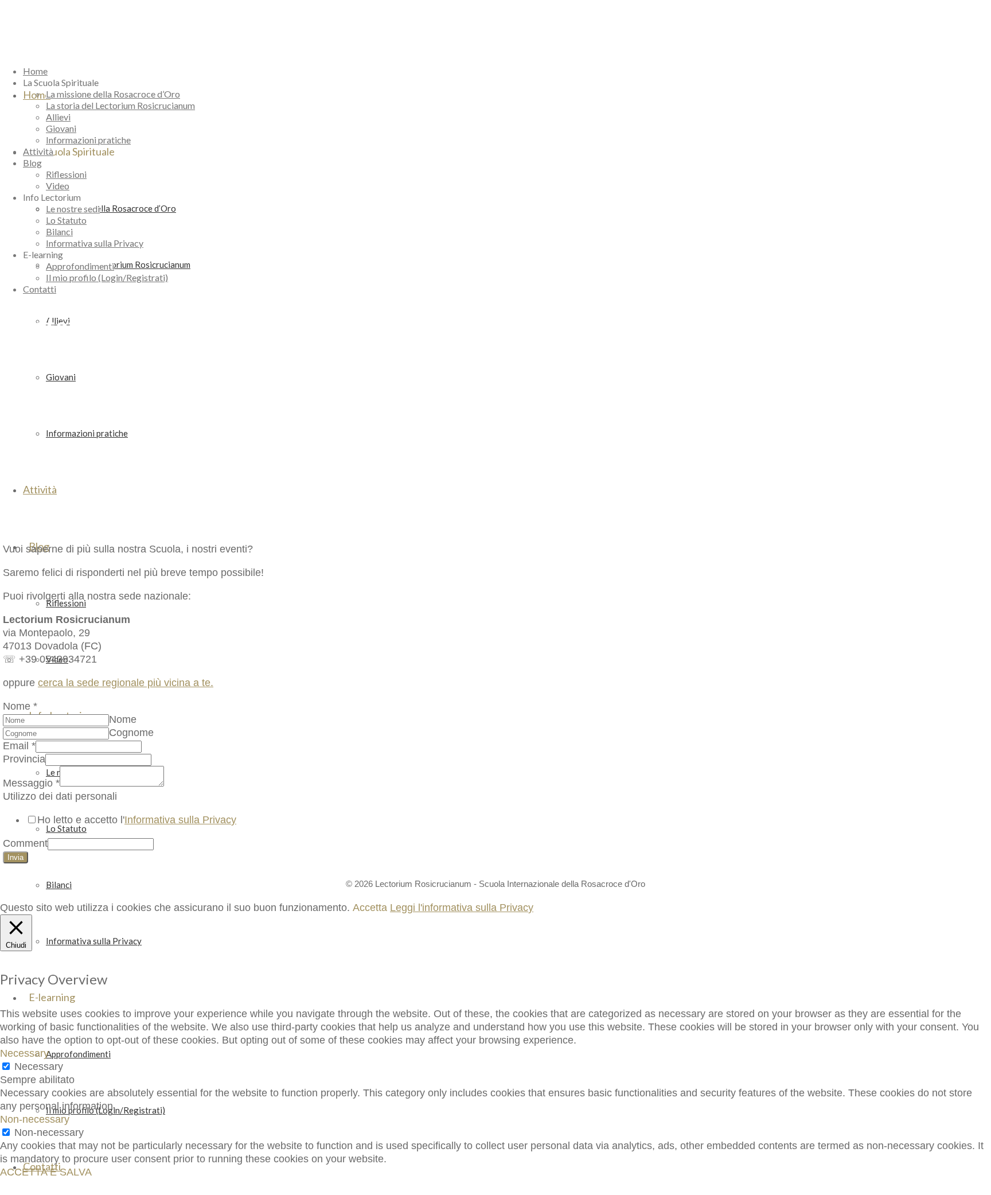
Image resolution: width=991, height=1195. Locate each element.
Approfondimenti (80, 265)
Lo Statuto (66, 220)
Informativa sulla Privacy (94, 243)
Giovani (61, 128)
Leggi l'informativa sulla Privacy (461, 907)
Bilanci (59, 231)
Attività (38, 151)
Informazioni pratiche (88, 139)
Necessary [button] (24, 1053)
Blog (32, 162)
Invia (15, 857)
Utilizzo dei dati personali (60, 796)
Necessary (38, 1066)
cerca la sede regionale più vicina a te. (125, 682)
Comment (25, 843)
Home (35, 70)
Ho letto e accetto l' (136, 820)
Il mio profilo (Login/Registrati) (107, 277)
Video (57, 185)
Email (19, 746)
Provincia (24, 759)
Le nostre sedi (73, 208)
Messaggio (31, 783)
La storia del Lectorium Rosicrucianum (120, 105)
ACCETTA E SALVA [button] (46, 1172)
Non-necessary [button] (34, 1119)
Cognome (131, 732)
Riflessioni (66, 174)
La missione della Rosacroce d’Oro (113, 93)
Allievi (58, 116)
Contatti (39, 288)
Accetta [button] (370, 907)
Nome (20, 706)
